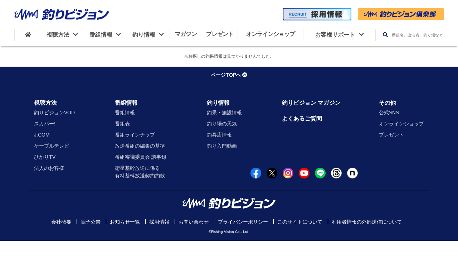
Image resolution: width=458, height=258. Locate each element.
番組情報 (126, 103)
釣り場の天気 (222, 123)
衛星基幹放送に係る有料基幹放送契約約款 (140, 171)
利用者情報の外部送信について (367, 222)
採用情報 (159, 222)
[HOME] (28, 35)
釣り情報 (218, 103)
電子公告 (91, 222)
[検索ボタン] (385, 35)
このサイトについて (299, 222)
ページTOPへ (226, 75)
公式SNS (389, 112)
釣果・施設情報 (224, 112)
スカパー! (44, 123)
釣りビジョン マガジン (311, 103)
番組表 (122, 123)
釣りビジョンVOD (54, 112)
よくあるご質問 (302, 118)
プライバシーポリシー (243, 222)
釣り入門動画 (222, 146)
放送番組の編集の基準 (140, 146)
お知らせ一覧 (125, 222)
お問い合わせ (194, 222)
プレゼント (391, 135)
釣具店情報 (219, 135)
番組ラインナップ (135, 135)
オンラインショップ (401, 123)
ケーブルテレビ (51, 146)
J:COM (42, 135)
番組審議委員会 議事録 (140, 157)
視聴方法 (45, 103)
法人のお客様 (49, 168)
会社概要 (61, 222)
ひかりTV (44, 157)
